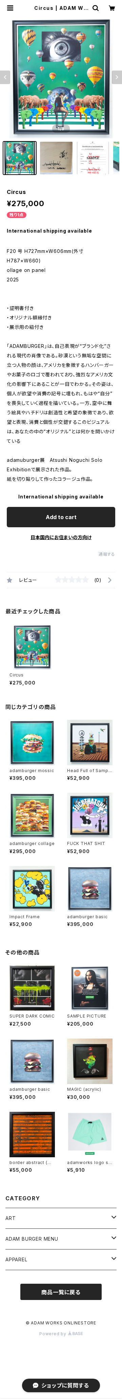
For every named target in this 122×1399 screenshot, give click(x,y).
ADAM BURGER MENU (31, 1239)
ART (10, 1218)
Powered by (53, 1333)
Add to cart (61, 517)
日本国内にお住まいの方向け (61, 537)
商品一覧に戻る (61, 1292)
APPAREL (16, 1259)
